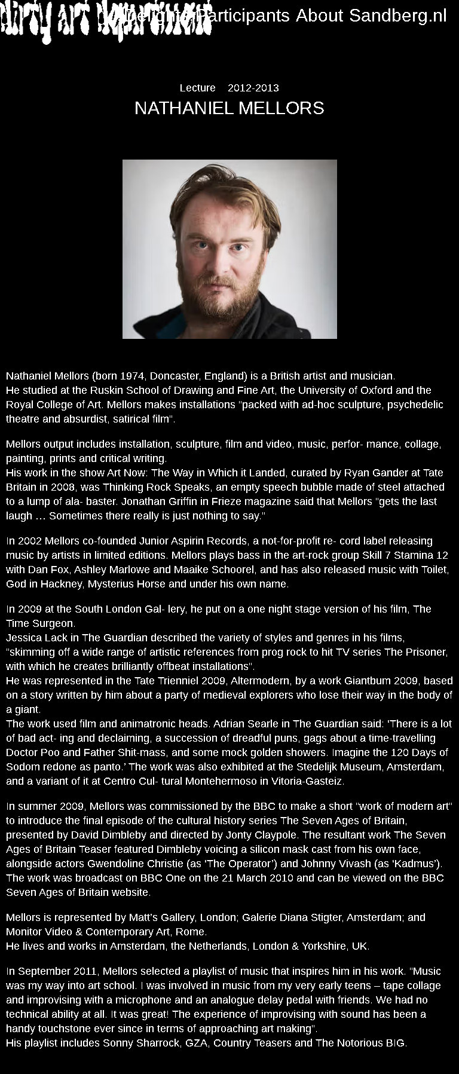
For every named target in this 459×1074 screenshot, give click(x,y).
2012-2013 (253, 88)
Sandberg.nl (398, 15)
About (319, 15)
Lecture (198, 88)
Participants (242, 15)
